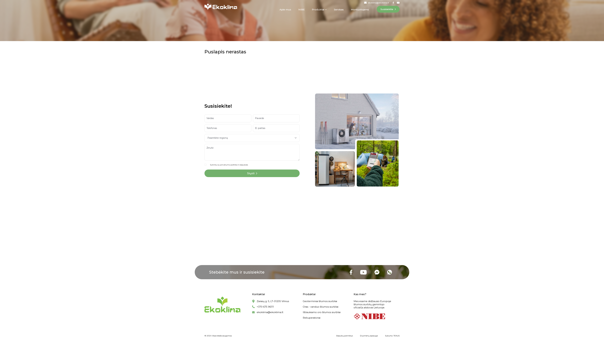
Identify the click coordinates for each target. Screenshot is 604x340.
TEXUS (396, 335)
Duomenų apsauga (369, 335)
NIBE (301, 9)
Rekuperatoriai (311, 317)
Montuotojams (360, 9)
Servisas (339, 9)
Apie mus (285, 9)
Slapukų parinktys (344, 336)
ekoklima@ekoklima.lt (270, 312)
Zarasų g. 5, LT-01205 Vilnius (273, 301)
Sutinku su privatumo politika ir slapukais (229, 165)
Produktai (318, 9)
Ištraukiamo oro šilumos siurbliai (322, 312)
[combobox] (252, 138)
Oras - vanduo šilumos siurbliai (320, 306)
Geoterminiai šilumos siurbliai (320, 301)
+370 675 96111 (265, 306)
